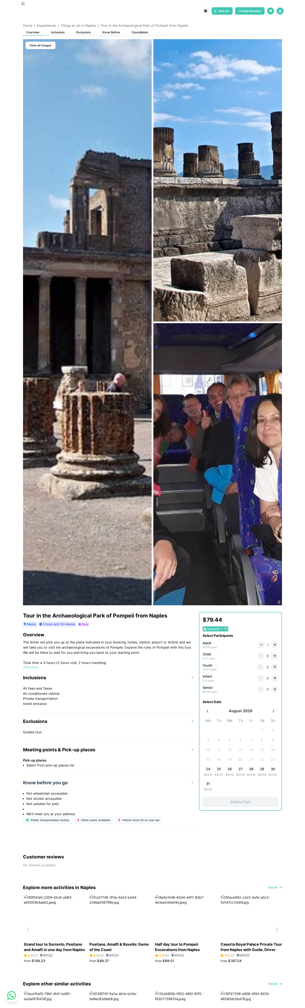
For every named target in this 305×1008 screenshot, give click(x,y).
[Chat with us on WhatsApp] (11, 996)
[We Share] (30, 11)
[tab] (33, 32)
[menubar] (280, 11)
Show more (30, 667)
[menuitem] (280, 11)
